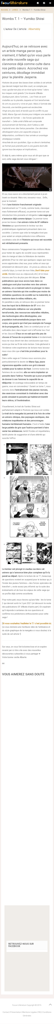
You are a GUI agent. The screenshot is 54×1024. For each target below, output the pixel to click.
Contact (6, 1012)
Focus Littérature (19, 1005)
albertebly (34, 29)
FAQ (39, 1012)
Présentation (15, 1012)
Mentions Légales (29, 1012)
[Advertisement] (27, 791)
